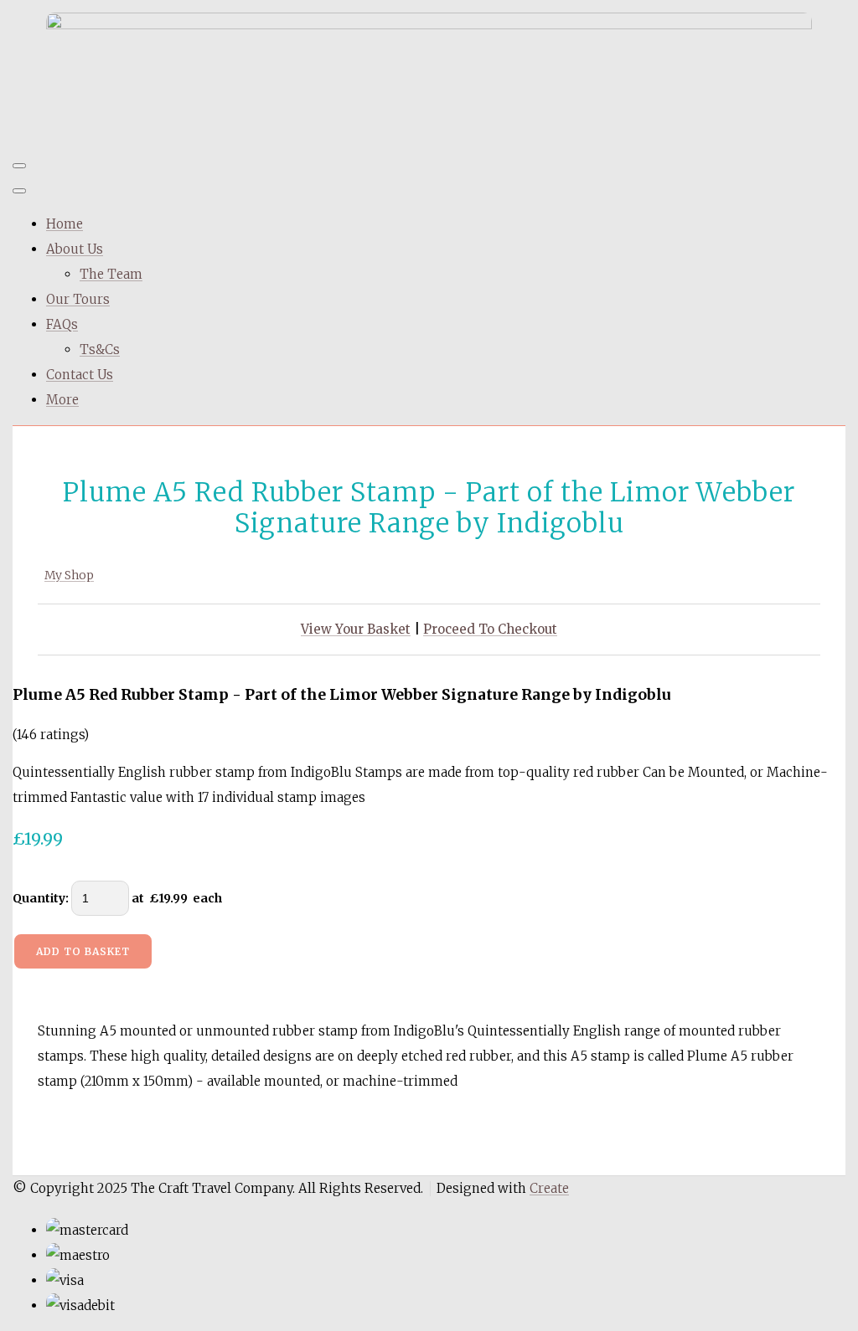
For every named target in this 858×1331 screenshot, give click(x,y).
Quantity (39, 898)
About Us (74, 249)
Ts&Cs (100, 349)
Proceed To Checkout (490, 629)
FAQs (62, 324)
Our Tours (78, 299)
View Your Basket (356, 629)
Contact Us (79, 375)
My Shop (69, 575)
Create (549, 1188)
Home (64, 224)
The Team (111, 274)
